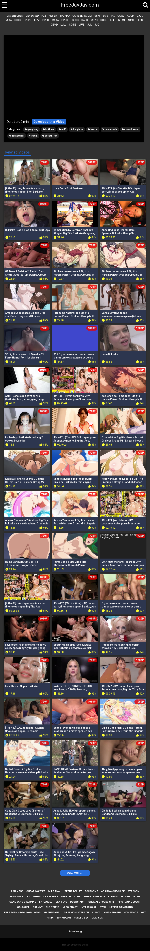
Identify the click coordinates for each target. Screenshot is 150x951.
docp (103, 20)
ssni (97, 15)
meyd (94, 20)
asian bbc (17, 891)
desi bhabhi (77, 901)
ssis (105, 15)
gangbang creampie (22, 901)
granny (38, 907)
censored (32, 15)
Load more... (75, 872)
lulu (63, 24)
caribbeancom (82, 15)
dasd (84, 20)
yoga (77, 896)
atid (112, 20)
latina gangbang (121, 907)
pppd (64, 20)
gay (143, 912)
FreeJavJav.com (75, 5)
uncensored (15, 15)
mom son (97, 917)
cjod (130, 15)
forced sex (81, 917)
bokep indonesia (94, 896)
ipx (113, 15)
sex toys (61, 901)
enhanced (45, 901)
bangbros (78, 129)
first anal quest (129, 901)
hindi (50, 917)
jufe (82, 24)
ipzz (37, 20)
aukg (131, 20)
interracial (89, 907)
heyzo (53, 15)
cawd (121, 15)
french (66, 896)
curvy (96, 912)
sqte (72, 24)
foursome (91, 891)
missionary (70, 907)
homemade (110, 129)
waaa (55, 20)
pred (45, 20)
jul (89, 24)
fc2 (44, 15)
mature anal (52, 912)
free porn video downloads (22, 912)
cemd (54, 24)
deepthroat (50, 136)
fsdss (75, 20)
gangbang (32, 129)
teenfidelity (73, 891)
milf (63, 129)
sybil (103, 907)
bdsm (34, 136)
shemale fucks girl (101, 901)
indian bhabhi (112, 912)
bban (121, 20)
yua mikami (64, 917)
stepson (133, 891)
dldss (18, 20)
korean (113, 896)
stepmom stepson (76, 912)
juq (96, 24)
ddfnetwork (17, 136)
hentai (94, 129)
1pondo (65, 15)
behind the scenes (45, 896)
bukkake (49, 129)
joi (28, 896)
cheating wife (35, 891)
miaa (9, 20)
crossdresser (131, 129)
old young (52, 907)
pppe (28, 20)
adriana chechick (113, 891)
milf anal (54, 891)
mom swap (16, 896)
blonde (125, 896)
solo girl (23, 907)
